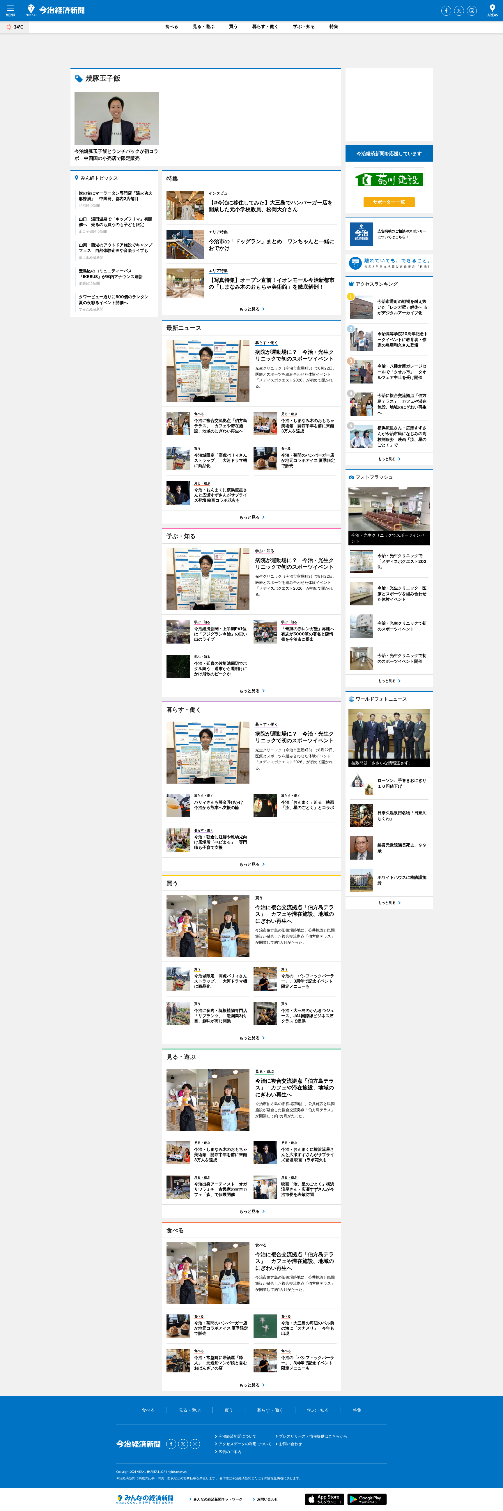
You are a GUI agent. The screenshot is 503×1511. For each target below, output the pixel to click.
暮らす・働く (265, 26)
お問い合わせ (290, 1443)
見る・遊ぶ (204, 26)
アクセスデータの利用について (245, 1443)
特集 (334, 26)
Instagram (472, 11)
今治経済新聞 (55, 10)
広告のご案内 (230, 1451)
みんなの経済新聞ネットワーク (144, 1499)
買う (233, 26)
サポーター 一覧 (389, 201)
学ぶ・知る (304, 26)
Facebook (446, 11)
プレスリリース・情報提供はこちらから (313, 1436)
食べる (171, 26)
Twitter (459, 11)
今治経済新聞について (237, 1436)
